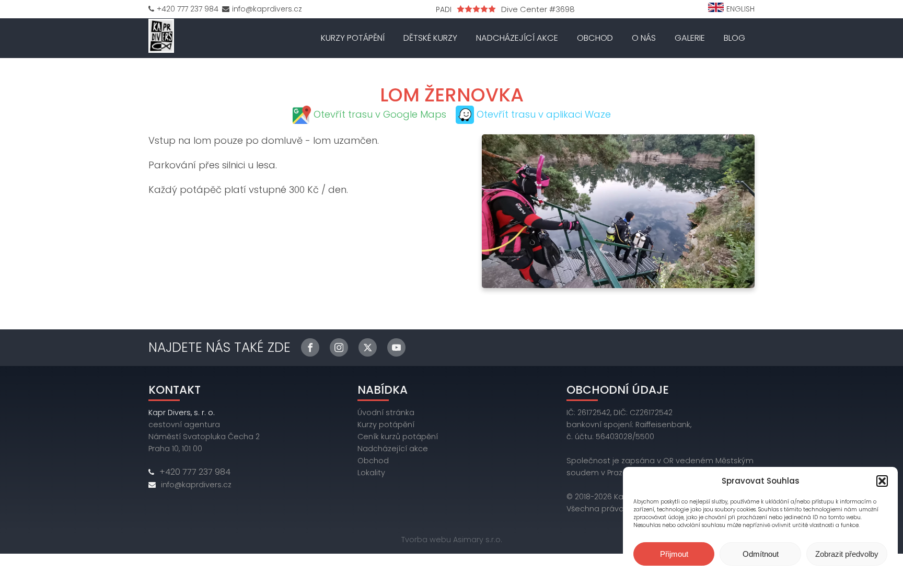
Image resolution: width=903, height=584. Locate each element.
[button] (882, 481)
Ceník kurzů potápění (397, 436)
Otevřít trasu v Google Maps (380, 114)
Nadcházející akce (517, 38)
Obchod (595, 38)
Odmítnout (761, 553)
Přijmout (674, 553)
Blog (734, 38)
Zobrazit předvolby (846, 553)
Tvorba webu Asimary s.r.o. (451, 539)
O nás (644, 38)
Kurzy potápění (353, 38)
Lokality (371, 472)
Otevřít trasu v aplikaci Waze (544, 114)
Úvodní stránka (385, 412)
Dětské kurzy (430, 38)
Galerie (690, 38)
